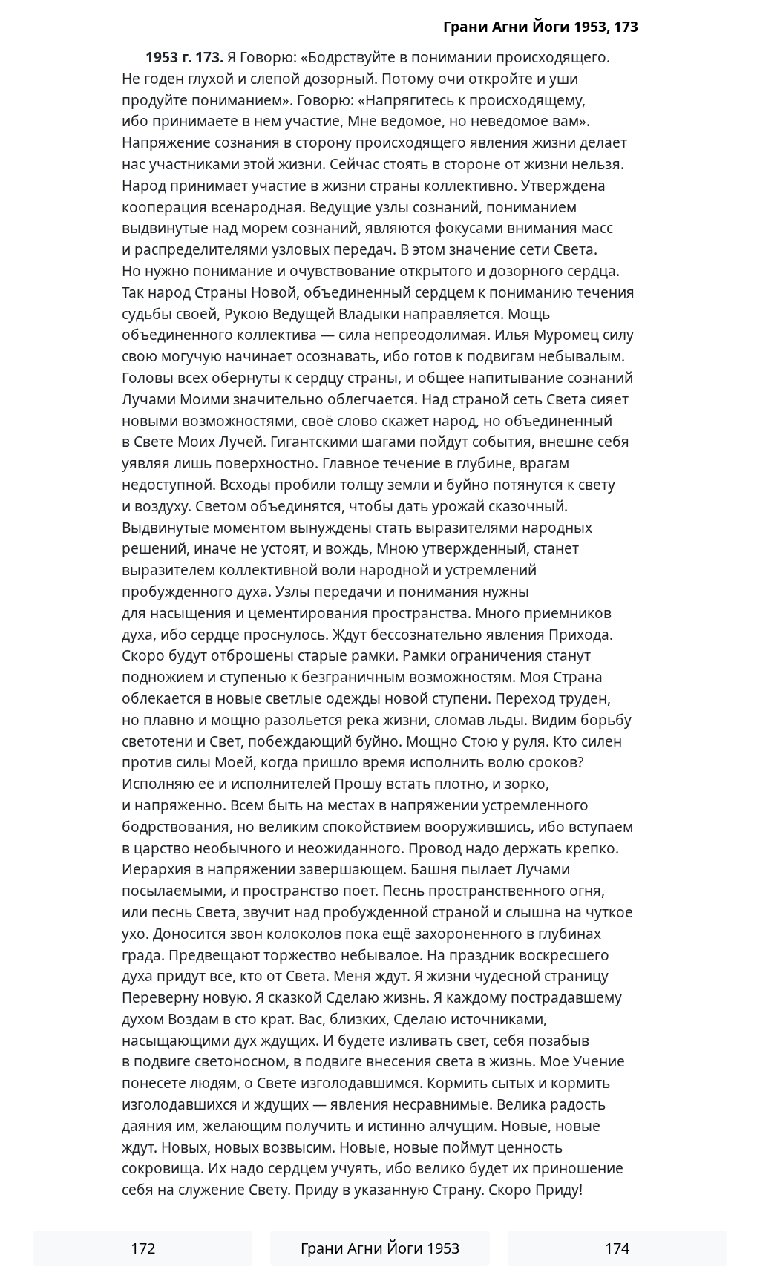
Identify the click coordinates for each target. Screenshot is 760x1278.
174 (617, 1248)
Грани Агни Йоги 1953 (380, 1248)
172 (143, 1248)
